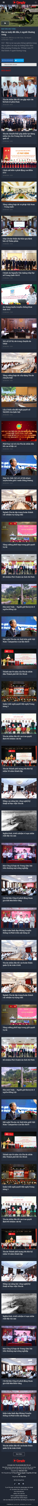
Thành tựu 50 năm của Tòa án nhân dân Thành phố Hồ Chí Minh (17, 673)
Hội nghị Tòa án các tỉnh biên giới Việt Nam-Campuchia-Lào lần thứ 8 (19, 640)
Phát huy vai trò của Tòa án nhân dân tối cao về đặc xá (18, 445)
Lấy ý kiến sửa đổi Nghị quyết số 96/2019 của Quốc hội (16, 411)
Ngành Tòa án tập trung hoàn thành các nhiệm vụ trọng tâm (18, 513)
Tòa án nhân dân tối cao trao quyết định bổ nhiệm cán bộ (17, 737)
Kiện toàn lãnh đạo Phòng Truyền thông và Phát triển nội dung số (17, 931)
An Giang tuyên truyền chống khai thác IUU (17, 308)
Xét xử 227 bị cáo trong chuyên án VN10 (17, 342)
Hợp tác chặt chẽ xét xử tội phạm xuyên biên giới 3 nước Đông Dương (18, 479)
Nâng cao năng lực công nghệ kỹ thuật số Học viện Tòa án (16, 802)
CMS (16, 1504)
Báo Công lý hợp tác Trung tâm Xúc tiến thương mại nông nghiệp (17, 867)
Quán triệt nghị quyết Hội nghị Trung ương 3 (18, 705)
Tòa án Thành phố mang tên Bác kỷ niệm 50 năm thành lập (18, 770)
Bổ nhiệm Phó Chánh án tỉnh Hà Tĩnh (19, 577)
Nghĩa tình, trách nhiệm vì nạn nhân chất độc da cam (18, 834)
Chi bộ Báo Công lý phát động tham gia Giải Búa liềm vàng (18, 899)
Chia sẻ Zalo (20, 60)
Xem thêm (19, 1454)
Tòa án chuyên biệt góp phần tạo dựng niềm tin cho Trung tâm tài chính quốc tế (19, 136)
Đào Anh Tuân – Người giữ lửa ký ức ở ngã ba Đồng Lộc (19, 608)
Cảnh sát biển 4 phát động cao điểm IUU (18, 171)
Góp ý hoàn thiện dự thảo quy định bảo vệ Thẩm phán (17, 240)
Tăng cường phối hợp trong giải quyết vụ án (19, 546)
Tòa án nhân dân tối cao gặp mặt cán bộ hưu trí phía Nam (18, 100)
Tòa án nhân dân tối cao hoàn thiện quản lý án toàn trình (18, 964)
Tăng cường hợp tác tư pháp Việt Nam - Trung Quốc (19, 205)
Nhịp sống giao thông (8, 29)
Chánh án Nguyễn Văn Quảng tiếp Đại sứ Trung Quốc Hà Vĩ (18, 274)
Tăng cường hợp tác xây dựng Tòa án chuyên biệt (18, 376)
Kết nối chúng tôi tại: (19, 1480)
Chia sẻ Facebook (8, 60)
